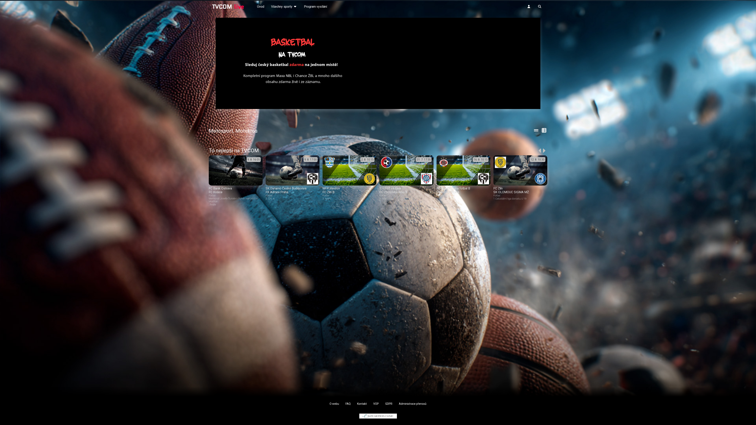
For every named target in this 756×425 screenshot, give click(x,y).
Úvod (260, 6)
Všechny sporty (282, 6)
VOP (376, 403)
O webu (334, 403)
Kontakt (362, 403)
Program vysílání (315, 6)
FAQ (348, 403)
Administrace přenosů (412, 403)
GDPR (388, 403)
